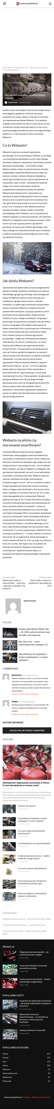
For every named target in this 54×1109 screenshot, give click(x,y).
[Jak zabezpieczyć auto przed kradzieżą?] (9, 846)
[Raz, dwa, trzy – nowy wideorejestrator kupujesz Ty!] (10, 645)
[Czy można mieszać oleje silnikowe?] (9, 871)
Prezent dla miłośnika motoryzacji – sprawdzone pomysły (24, 925)
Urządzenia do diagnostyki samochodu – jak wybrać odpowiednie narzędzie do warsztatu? (35, 1003)
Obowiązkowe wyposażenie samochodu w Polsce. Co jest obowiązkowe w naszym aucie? (26, 784)
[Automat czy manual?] (9, 809)
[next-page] (8, 905)
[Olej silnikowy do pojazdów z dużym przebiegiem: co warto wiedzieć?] (10, 658)
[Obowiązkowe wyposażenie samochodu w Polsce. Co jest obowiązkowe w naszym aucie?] (27, 762)
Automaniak (12, 102)
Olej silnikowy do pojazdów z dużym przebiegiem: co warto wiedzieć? (33, 657)
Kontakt (26, 1097)
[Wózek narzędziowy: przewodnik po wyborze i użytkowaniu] (9, 896)
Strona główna (8, 67)
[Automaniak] (6, 102)
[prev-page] (4, 905)
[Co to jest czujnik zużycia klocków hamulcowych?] (9, 834)
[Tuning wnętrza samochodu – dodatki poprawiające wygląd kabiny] (10, 983)
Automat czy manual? (27, 806)
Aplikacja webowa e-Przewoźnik (32, 1030)
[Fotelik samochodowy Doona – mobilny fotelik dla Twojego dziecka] (9, 859)
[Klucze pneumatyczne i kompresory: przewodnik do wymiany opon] (9, 884)
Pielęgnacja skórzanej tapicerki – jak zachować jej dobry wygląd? (27, 919)
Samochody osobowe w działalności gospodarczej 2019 (40, 583)
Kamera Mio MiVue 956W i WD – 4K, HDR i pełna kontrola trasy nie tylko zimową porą (34, 632)
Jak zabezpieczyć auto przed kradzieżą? (34, 843)
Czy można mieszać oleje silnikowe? (32, 868)
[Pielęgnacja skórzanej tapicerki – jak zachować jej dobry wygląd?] (10, 956)
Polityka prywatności (41, 1097)
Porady (5, 649)
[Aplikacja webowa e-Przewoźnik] (10, 1034)
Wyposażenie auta (21, 67)
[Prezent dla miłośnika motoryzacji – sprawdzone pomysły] (10, 969)
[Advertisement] (27, 35)
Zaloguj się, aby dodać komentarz (25, 694)
